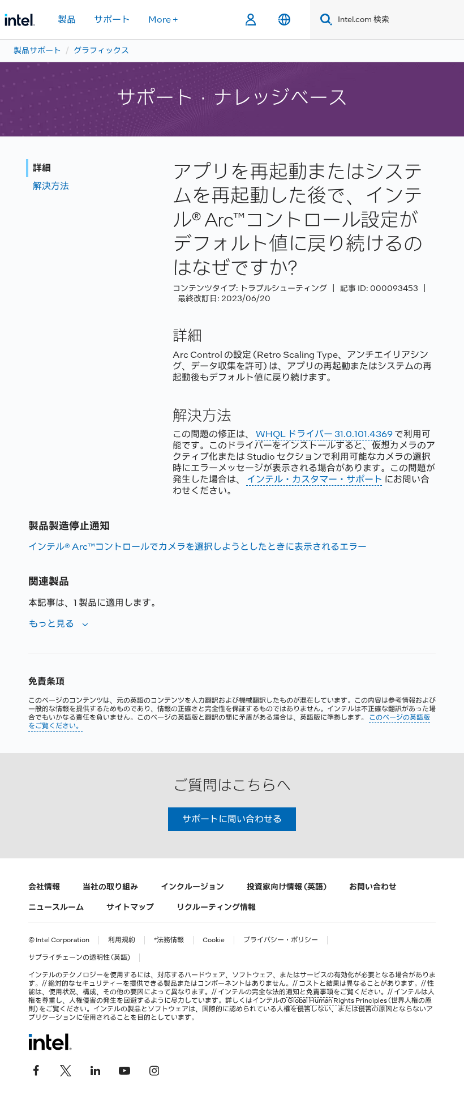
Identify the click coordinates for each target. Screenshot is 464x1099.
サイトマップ (130, 907)
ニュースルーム (56, 907)
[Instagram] (154, 1069)
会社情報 (44, 887)
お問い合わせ (373, 887)
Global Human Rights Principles (337, 1000)
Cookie (214, 940)
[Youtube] (124, 1069)
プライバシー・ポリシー (280, 940)
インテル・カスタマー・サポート (315, 479)
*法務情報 (169, 940)
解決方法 (51, 186)
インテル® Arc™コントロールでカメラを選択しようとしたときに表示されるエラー (197, 547)
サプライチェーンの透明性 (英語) (79, 957)
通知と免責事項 (309, 992)
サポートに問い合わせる (232, 819)
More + (163, 19)
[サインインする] (250, 20)
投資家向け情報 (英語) (286, 887)
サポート (112, 19)
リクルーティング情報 (216, 907)
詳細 (42, 168)
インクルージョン (192, 887)
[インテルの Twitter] (66, 1069)
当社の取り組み (110, 887)
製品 (67, 19)
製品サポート (37, 50)
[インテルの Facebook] (36, 1069)
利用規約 (121, 940)
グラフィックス (101, 50)
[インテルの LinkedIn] (95, 1069)
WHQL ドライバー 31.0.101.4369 (324, 434)
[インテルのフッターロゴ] (50, 1041)
